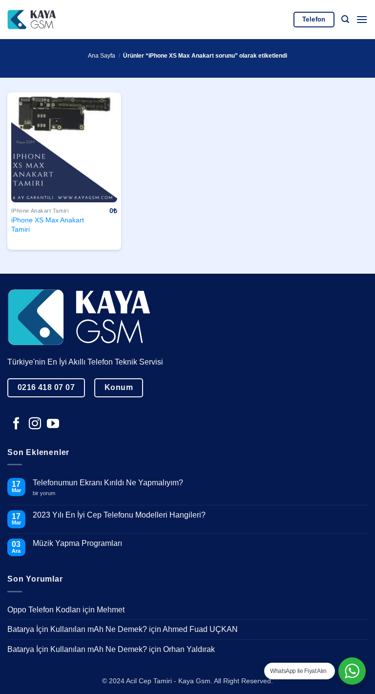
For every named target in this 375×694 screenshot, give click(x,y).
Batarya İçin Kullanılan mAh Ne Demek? (77, 629)
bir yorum (47, 493)
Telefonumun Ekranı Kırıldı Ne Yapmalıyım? (108, 482)
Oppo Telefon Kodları (44, 610)
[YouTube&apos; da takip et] (53, 424)
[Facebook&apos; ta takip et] (16, 424)
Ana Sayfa (101, 55)
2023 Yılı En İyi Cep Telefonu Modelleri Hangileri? (119, 515)
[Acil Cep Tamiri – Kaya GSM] (31, 19)
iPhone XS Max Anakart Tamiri (47, 224)
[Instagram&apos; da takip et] (35, 424)
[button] (345, 19)
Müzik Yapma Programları (77, 543)
